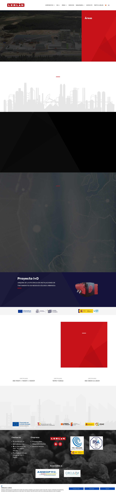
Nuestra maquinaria (20, 159)
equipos (92, 132)
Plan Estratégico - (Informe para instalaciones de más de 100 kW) (78, 413)
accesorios (92, 146)
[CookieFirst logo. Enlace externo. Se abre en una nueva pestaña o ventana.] (1, 486)
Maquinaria (79, 5)
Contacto (89, 5)
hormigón (58, 148)
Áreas (63, 5)
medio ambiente (58, 132)
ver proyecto (25, 300)
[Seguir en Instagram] (60, 444)
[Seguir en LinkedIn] (56, 444)
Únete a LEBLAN (98, 5)
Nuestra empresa (17, 44)
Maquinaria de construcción (85, 355)
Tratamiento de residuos (84, 361)
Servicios (71, 5)
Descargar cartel (19, 415)
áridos (58, 165)
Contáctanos (58, 206)
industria (92, 165)
